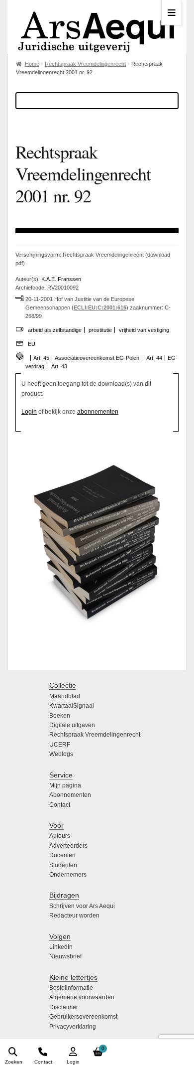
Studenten (63, 865)
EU (31, 344)
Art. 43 (59, 366)
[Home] (97, 27)
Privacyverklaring (72, 1026)
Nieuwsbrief (65, 956)
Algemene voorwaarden (81, 997)
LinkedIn (61, 946)
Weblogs (61, 754)
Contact (59, 804)
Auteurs (59, 835)
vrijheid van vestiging (144, 330)
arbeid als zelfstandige (55, 330)
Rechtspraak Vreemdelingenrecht (85, 64)
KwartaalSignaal (71, 705)
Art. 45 (41, 358)
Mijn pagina (65, 785)
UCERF (59, 744)
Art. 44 (154, 358)
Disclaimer (63, 1007)
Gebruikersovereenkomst (83, 1016)
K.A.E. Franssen (61, 279)
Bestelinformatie (71, 987)
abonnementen (97, 411)
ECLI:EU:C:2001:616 (100, 307)
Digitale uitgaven (72, 725)
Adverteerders (68, 845)
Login (29, 411)
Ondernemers (68, 874)
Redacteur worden (74, 915)
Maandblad (64, 696)
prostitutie (100, 330)
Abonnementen (70, 794)
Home (32, 64)
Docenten (62, 855)
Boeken (59, 715)
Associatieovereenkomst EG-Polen (97, 358)
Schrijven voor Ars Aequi (82, 906)
